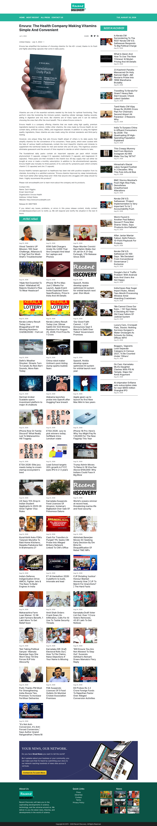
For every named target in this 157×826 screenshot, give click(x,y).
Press (78, 792)
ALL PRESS (45, 17)
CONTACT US (57, 17)
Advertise (78, 795)
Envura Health (25, 124)
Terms (78, 800)
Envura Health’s (25, 171)
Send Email (29, 192)
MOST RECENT (32, 17)
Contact (78, 797)
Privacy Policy (78, 802)
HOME (22, 17)
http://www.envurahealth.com (38, 200)
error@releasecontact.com (30, 211)
